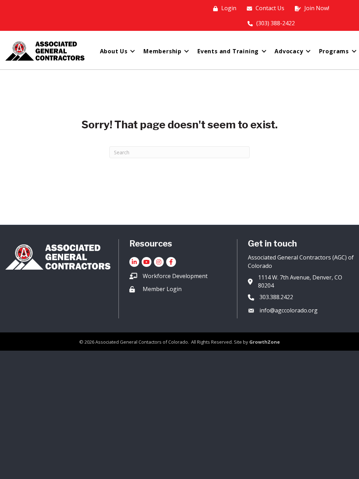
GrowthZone (264, 342)
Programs (334, 51)
